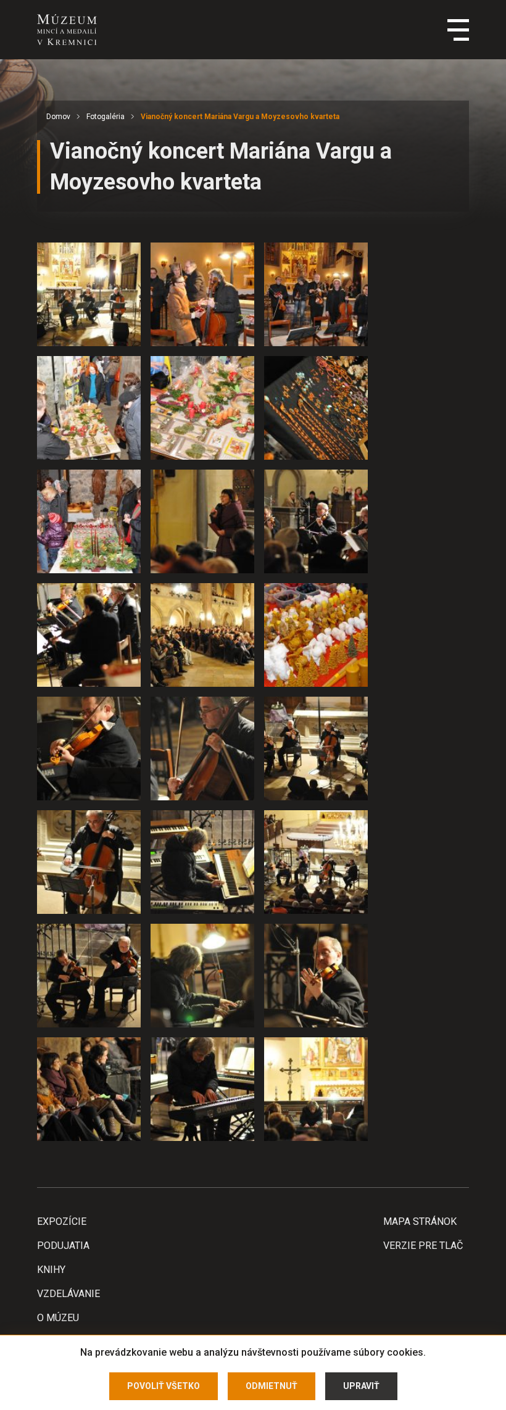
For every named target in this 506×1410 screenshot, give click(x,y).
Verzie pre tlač (423, 1245)
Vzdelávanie (68, 1294)
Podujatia (63, 1245)
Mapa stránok (420, 1221)
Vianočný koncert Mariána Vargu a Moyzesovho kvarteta (240, 116)
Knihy (51, 1269)
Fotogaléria (105, 116)
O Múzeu (58, 1318)
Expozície (61, 1221)
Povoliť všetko (163, 1386)
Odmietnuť (271, 1386)
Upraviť (361, 1386)
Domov (58, 116)
